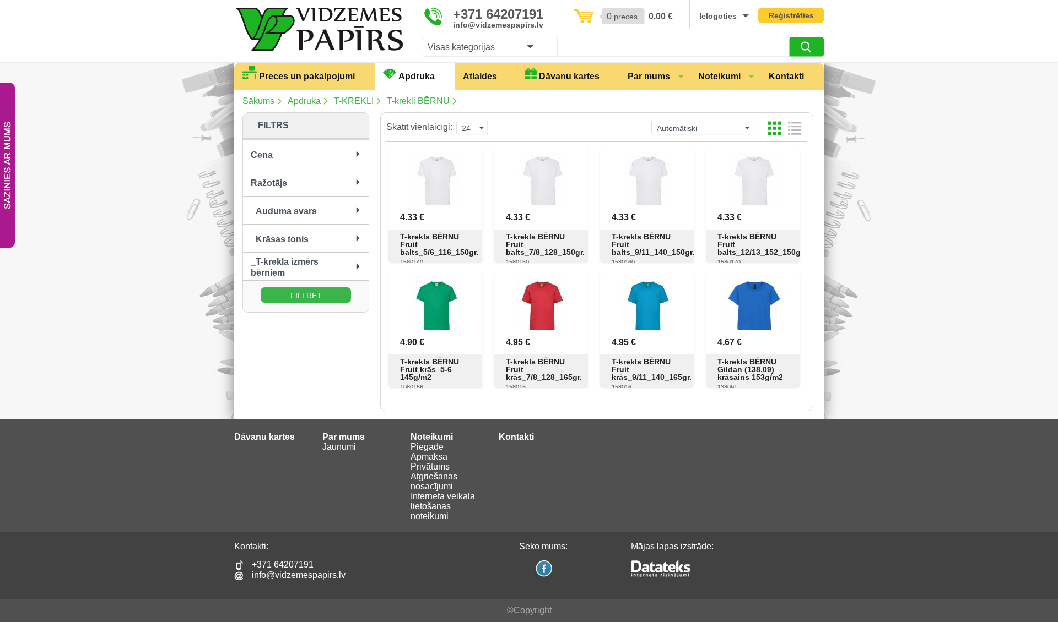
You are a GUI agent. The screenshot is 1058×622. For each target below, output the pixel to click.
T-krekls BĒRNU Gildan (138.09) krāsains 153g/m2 (750, 369)
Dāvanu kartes (569, 76)
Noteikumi (719, 76)
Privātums (430, 466)
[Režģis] (775, 128)
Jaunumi (339, 446)
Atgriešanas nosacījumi (434, 481)
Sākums (258, 101)
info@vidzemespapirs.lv (498, 25)
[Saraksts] (794, 128)
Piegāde (427, 446)
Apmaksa (429, 456)
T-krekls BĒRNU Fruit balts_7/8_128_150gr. (542, 244)
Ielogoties (718, 16)
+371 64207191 (498, 14)
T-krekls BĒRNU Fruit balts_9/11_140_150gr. (648, 244)
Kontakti (786, 76)
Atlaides (480, 76)
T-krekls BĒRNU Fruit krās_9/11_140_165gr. (648, 369)
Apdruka (416, 76)
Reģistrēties (791, 15)
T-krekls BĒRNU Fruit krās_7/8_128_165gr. (542, 369)
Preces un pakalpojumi (307, 76)
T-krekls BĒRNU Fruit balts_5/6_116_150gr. (436, 244)
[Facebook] (543, 575)
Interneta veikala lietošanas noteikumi (443, 506)
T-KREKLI (354, 101)
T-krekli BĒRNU (418, 101)
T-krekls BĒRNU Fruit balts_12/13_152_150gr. (753, 244)
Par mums (649, 76)
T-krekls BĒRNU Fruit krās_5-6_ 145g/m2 (429, 369)
